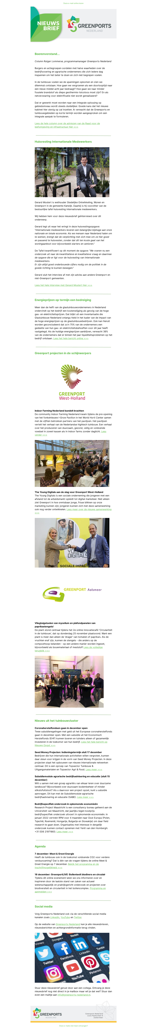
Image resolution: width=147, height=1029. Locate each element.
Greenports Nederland (68, 924)
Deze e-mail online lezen (73, 3)
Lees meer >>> (94, 769)
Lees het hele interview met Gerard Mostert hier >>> (63, 285)
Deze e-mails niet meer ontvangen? (73, 1026)
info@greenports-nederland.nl (74, 994)
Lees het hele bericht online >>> (71, 338)
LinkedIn (54, 917)
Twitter (77, 917)
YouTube (65, 917)
